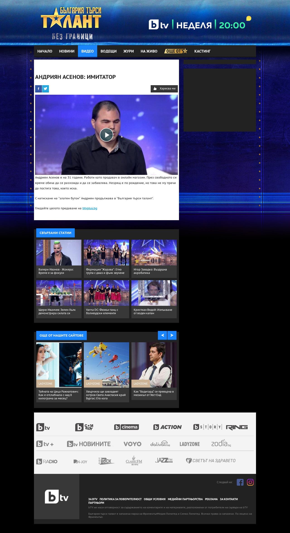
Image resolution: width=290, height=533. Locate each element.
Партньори (96, 503)
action (172, 424)
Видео (87, 51)
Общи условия (155, 499)
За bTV (92, 499)
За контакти (229, 499)
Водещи (109, 51)
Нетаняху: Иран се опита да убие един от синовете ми (104, 393)
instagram (250, 482)
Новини (67, 51)
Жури (128, 51)
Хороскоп (225, 443)
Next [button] (171, 335)
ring (237, 424)
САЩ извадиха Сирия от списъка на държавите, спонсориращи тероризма (57, 395)
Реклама (211, 499)
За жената (191, 444)
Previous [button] (162, 335)
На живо (149, 51)
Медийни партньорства (185, 499)
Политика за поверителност (121, 499)
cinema (133, 424)
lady (209, 424)
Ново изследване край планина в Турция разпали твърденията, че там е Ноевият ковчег (151, 396)
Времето (160, 443)
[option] (59, 372)
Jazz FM (164, 460)
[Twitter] (45, 88)
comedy (94, 424)
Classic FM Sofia (146, 461)
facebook (240, 482)
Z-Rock (119, 461)
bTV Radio (56, 461)
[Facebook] (38, 88)
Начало (44, 51)
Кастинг (202, 51)
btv (55, 424)
